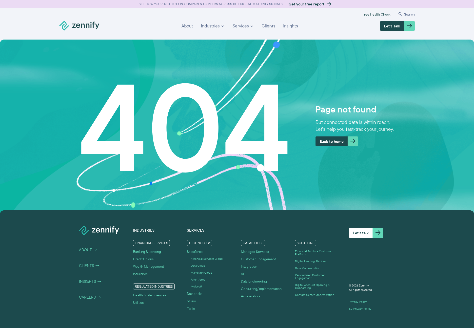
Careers (90, 297)
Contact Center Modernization (314, 294)
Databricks (194, 293)
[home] (79, 26)
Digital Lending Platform (311, 261)
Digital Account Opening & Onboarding (312, 286)
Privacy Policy (358, 301)
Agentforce (198, 279)
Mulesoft (196, 286)
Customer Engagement (258, 259)
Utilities (138, 302)
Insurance (140, 274)
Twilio (191, 308)
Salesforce (195, 251)
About (187, 26)
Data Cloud (198, 265)
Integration (249, 266)
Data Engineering (254, 281)
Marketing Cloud (201, 272)
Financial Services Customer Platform (313, 253)
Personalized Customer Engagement (310, 277)
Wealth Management (148, 266)
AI (242, 274)
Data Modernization (307, 268)
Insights (290, 26)
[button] (213, 26)
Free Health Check (376, 14)
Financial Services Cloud (207, 258)
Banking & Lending (147, 251)
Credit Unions (143, 259)
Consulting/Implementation (261, 288)
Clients (268, 26)
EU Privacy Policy (360, 308)
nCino (191, 301)
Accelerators (250, 296)
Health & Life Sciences (149, 295)
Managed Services (255, 251)
